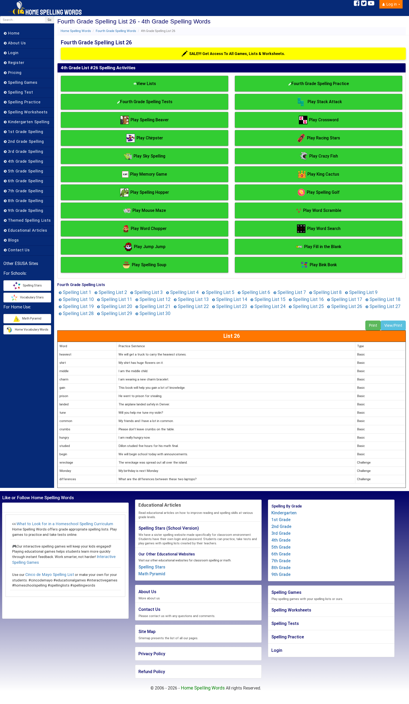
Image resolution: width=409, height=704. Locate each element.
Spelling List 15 (269, 299)
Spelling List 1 (76, 292)
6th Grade (281, 554)
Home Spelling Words (75, 31)
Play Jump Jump (150, 246)
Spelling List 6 (255, 292)
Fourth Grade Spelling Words (116, 31)
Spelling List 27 (384, 306)
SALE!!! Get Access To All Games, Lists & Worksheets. (237, 53)
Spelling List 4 (184, 292)
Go (49, 20)
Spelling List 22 (193, 306)
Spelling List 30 (154, 313)
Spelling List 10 (78, 299)
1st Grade (281, 519)
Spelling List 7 (291, 292)
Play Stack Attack (325, 101)
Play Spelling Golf (323, 192)
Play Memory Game (148, 174)
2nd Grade (281, 526)
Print (373, 325)
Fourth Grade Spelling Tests (146, 101)
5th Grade (281, 547)
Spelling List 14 (231, 299)
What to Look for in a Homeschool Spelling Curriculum (65, 524)
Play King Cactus (323, 174)
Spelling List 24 (269, 306)
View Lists (146, 83)
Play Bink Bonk (323, 264)
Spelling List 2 (112, 292)
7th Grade (281, 560)
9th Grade (281, 574)
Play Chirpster (150, 138)
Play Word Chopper (149, 228)
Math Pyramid (151, 573)
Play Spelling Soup (149, 264)
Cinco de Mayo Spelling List (49, 574)
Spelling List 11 (116, 299)
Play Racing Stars (323, 138)
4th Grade (281, 540)
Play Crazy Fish (323, 156)
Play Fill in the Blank (322, 246)
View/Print (393, 325)
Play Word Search (323, 228)
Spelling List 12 (154, 299)
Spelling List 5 (219, 292)
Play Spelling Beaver (150, 119)
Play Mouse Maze (149, 210)
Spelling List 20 (116, 306)
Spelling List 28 (78, 313)
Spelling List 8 (327, 292)
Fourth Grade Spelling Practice (320, 83)
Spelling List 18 (384, 299)
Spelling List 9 (362, 292)
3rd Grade (281, 533)
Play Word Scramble (322, 210)
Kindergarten (284, 512)
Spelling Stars (151, 567)
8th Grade (281, 567)
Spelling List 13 (193, 299)
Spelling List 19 (78, 306)
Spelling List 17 (346, 299)
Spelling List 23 (231, 306)
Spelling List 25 (308, 306)
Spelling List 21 (154, 306)
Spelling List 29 (116, 313)
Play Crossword (323, 119)
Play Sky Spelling (149, 156)
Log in (391, 4)
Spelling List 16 (308, 299)
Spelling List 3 (148, 292)
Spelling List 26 (346, 306)
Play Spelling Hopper (149, 192)
